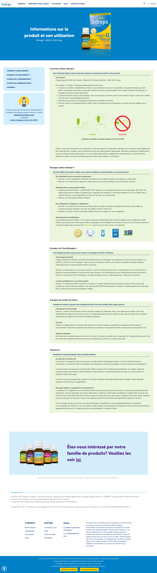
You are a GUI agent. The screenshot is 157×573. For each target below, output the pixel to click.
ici (78, 459)
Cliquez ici (89, 225)
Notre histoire (30, 527)
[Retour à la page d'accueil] (6, 3)
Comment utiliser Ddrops (18, 71)
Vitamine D (11, 87)
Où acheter (56, 4)
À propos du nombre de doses (19, 83)
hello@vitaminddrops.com (24, 115)
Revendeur (48, 538)
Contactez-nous (78, 4)
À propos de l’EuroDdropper (19, 79)
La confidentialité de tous (71, 534)
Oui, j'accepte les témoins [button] (89, 569)
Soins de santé (49, 534)
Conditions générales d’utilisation (71, 528)
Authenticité (29, 531)
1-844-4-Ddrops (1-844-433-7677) (24, 120)
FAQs (46, 531)
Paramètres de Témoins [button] (68, 569)
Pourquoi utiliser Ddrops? (18, 75)
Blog (66, 4)
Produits (21, 4)
